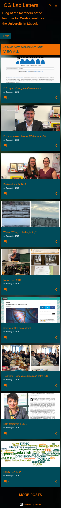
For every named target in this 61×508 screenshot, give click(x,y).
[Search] (50, 5)
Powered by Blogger (32, 504)
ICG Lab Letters (20, 5)
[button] (56, 98)
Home (6, 36)
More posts (30, 495)
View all (11, 51)
